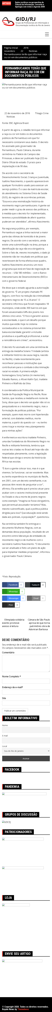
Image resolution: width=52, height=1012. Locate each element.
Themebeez (23, 1009)
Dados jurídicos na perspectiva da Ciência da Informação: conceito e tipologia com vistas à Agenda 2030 (30, 4)
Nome (5, 725)
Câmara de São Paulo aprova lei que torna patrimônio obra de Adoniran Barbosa (39, 624)
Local (4, 746)
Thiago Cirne (42, 113)
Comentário (8, 652)
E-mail (5, 735)
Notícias (11, 116)
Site (4, 698)
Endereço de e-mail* (12, 687)
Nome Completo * (11, 676)
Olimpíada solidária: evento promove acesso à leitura (13, 623)
